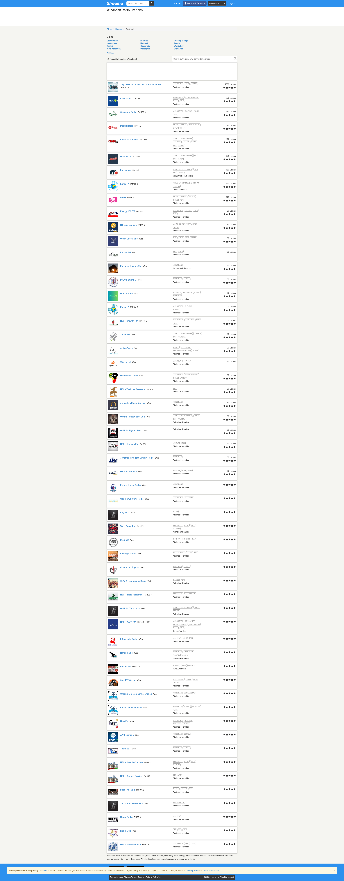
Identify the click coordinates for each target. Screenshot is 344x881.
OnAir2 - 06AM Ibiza (130, 608)
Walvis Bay (178, 46)
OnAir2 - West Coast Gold (132, 416)
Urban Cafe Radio (129, 238)
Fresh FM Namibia (129, 139)
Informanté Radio (128, 639)
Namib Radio (126, 653)
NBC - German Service (131, 776)
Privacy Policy (130, 877)
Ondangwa (145, 49)
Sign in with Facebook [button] (195, 3)
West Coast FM (127, 526)
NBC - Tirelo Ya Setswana (132, 389)
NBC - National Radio (130, 844)
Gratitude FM (126, 293)
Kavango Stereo (128, 553)
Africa (109, 29)
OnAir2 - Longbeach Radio (133, 581)
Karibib (110, 46)
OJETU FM (125, 362)
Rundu (177, 43)
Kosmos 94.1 (126, 98)
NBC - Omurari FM (129, 321)
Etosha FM (125, 252)
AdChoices (157, 877)
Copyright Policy (144, 877)
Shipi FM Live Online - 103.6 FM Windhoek (140, 84)
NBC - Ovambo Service (131, 762)
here (45, 870)
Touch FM (125, 334)
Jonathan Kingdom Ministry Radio (137, 458)
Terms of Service (116, 877)
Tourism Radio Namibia (131, 803)
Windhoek (178, 49)
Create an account (217, 3)
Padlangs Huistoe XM (130, 266)
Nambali (144, 43)
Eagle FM (124, 512)
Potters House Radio (130, 485)
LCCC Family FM (128, 280)
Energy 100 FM (127, 211)
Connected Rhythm (129, 567)
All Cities (110, 53)
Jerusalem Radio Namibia (133, 403)
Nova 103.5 (125, 156)
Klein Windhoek (113, 49)
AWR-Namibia (127, 735)
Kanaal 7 (124, 184)
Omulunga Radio (128, 112)
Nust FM (124, 721)
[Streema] (115, 3)
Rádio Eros (125, 831)
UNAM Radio (126, 817)
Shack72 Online (127, 680)
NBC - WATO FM (128, 622)
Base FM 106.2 (127, 790)
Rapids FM (125, 666)
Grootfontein (112, 41)
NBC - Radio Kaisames (131, 594)
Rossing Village (181, 41)
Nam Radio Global (129, 375)
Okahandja (145, 46)
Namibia (118, 29)
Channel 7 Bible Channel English (136, 694)
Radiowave (125, 170)
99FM (123, 197)
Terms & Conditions (211, 870)
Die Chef (124, 540)
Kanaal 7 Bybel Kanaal (131, 707)
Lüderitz (144, 41)
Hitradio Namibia (128, 225)
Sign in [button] (232, 3)
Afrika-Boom (126, 348)
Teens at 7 (125, 748)
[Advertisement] (172, 79)
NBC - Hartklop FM (129, 444)
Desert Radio (126, 126)
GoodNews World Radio (132, 499)
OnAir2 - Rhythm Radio (131, 430)
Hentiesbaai (112, 43)
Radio (177, 3)
